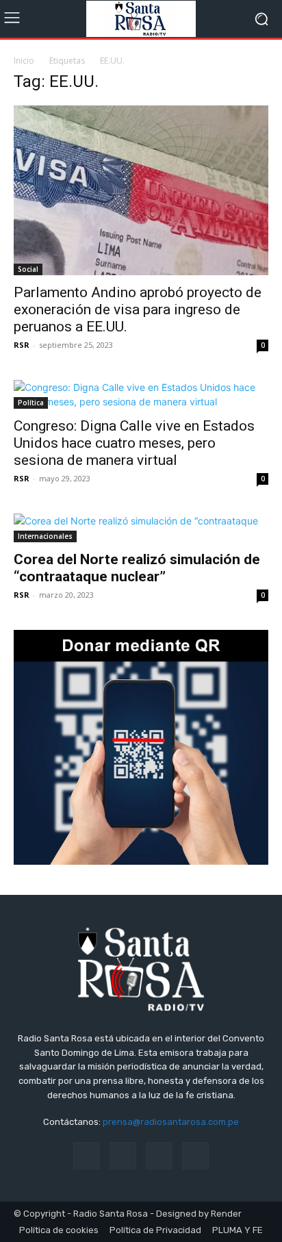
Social (28, 269)
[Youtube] (195, 1155)
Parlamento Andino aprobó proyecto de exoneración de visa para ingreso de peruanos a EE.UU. (137, 309)
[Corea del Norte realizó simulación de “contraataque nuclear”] (141, 528)
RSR (21, 345)
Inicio (24, 60)
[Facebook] (86, 1155)
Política (31, 402)
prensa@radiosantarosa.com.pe (171, 1122)
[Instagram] (123, 1155)
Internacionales (45, 536)
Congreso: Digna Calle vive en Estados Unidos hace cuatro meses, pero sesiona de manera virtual (134, 443)
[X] (159, 1155)
